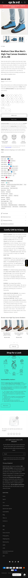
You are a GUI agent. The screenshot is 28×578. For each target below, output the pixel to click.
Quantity (2, 107)
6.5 (16, 95)
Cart (4, 502)
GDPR (4, 545)
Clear (10, 162)
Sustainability (6, 511)
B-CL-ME (11, 158)
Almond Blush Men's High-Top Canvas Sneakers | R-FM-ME (7, 334)
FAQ (3, 529)
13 (8, 104)
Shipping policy (6, 538)
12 (22, 101)
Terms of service (6, 532)
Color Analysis (6, 505)
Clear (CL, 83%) (14, 168)
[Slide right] (26, 39)
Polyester (13, 186)
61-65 (15, 173)
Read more (5, 405)
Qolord (5, 572)
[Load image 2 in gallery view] (14, 39)
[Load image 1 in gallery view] (6, 39)
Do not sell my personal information (8, 552)
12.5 (3, 104)
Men (8, 182)
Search (4, 499)
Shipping (2, 81)
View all (14, 346)
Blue (11, 164)
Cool (13, 171)
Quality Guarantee (8, 147)
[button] (2, 2)
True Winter (12, 160)
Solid (8, 177)
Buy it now (14, 119)
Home (4, 496)
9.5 (20, 98)
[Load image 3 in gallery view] (21, 39)
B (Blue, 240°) (15, 166)
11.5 (17, 101)
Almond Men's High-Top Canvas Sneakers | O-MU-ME (18, 334)
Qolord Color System (7, 508)
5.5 (7, 95)
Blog (4, 514)
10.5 (8, 101)
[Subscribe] (23, 454)
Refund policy (6, 542)
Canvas (7, 186)
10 (2, 101)
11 (12, 101)
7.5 (3, 98)
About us (5, 518)
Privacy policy (6, 535)
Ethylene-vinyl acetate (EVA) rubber (15, 184)
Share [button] (3, 46)
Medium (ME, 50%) (13, 170)
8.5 (12, 98)
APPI (4, 556)
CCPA (4, 548)
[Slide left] (1, 39)
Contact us (5, 521)
